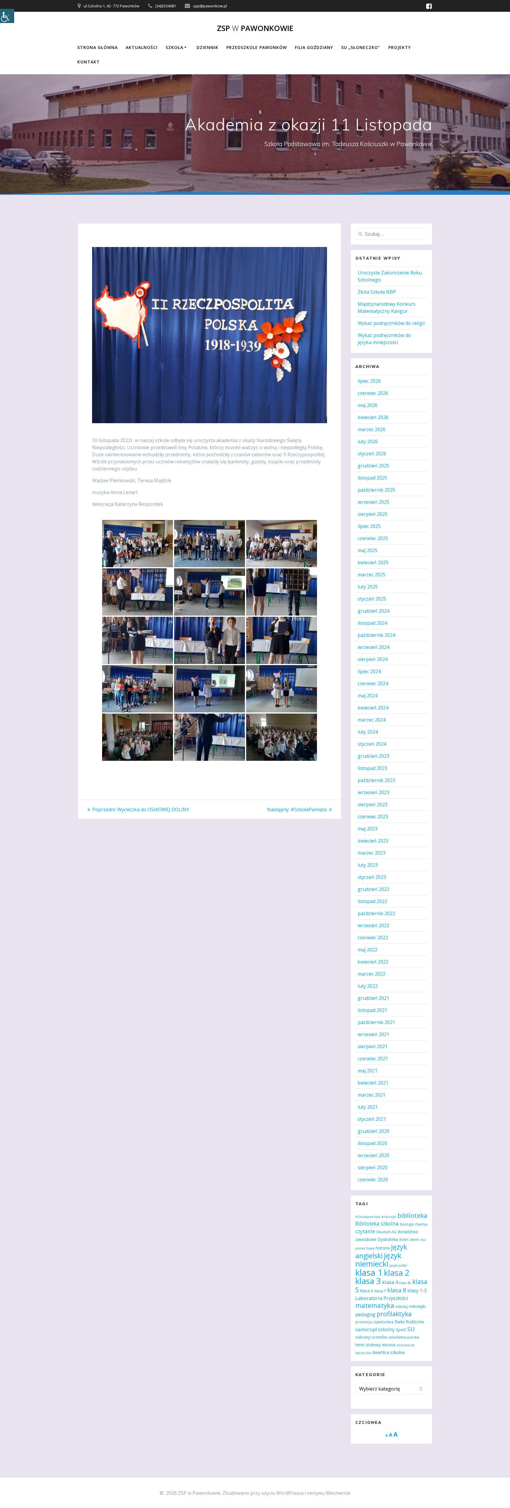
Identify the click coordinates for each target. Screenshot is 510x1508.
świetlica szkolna (388, 1352)
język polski (398, 1265)
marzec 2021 (371, 1095)
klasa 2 (396, 1272)
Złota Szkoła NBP (377, 292)
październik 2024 (376, 635)
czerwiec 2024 (373, 683)
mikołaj (401, 1306)
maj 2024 (367, 695)
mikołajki (417, 1306)
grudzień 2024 (373, 611)
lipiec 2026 (369, 381)
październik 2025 (376, 490)
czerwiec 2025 (373, 538)
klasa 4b (405, 1283)
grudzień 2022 (373, 889)
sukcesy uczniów (371, 1337)
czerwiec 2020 (373, 1179)
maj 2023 (367, 828)
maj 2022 (367, 949)
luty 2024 (368, 732)
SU (411, 1329)
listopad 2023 (372, 768)
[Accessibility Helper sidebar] (7, 16)
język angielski (381, 1251)
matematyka (374, 1305)
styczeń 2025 (372, 599)
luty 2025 (368, 586)
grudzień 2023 (373, 756)
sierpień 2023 (373, 804)
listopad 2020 (372, 1143)
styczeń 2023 (372, 877)
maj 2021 (367, 1070)
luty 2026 (368, 441)
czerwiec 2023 (373, 816)
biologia (407, 1224)
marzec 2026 (371, 429)
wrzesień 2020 (373, 1155)
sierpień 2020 (373, 1167)
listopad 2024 (372, 623)
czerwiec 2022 (373, 937)
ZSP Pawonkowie (255, 28)
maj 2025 (367, 550)
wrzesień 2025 (373, 502)
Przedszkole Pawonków (256, 47)
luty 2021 (368, 1107)
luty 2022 (368, 986)
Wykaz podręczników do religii (391, 323)
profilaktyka (394, 1313)
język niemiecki (378, 1259)
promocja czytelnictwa (374, 1321)
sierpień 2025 (373, 514)
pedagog (365, 1314)
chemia (421, 1224)
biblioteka (412, 1215)
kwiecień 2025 (373, 562)
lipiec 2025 (369, 526)
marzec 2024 (371, 720)
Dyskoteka (387, 1239)
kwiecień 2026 (373, 417)
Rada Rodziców (409, 1321)
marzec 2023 (371, 853)
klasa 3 (368, 1280)
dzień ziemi (409, 1239)
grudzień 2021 (373, 998)
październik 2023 (376, 780)
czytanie (365, 1231)
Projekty (399, 47)
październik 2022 (376, 913)
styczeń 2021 (372, 1119)
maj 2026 (367, 405)
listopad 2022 (372, 901)
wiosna (388, 1344)
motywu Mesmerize (328, 1493)
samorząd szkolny (375, 1329)
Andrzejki (388, 1217)
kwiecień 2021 (373, 1083)
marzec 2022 (371, 974)
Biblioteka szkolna (377, 1223)
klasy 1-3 (417, 1290)
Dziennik (207, 47)
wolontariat (405, 1345)
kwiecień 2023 (373, 841)
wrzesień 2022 (373, 925)
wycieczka (363, 1353)
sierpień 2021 (373, 1046)
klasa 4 (390, 1282)
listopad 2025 (372, 478)
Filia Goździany (314, 47)
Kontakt (88, 62)
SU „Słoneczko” (360, 47)
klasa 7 (380, 1290)
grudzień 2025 (373, 465)
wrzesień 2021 (373, 1034)
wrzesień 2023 (373, 792)
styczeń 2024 (372, 744)
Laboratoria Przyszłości (381, 1298)
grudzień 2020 (373, 1131)
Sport (401, 1329)
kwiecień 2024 (373, 707)
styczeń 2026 (372, 453)
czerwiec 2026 (373, 393)
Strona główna (97, 47)
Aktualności (142, 47)
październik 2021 (376, 1022)
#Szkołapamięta (367, 1217)
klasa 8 (396, 1290)
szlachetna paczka (403, 1337)
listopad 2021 (372, 1010)
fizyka (370, 1248)
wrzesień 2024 (373, 647)
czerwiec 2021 (373, 1058)
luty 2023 (368, 865)
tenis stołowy (368, 1344)
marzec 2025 (371, 574)
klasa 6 (366, 1290)
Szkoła (174, 47)
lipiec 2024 (369, 671)
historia (383, 1248)
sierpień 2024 (373, 659)
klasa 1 (369, 1272)
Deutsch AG (386, 1231)
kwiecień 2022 (373, 962)
